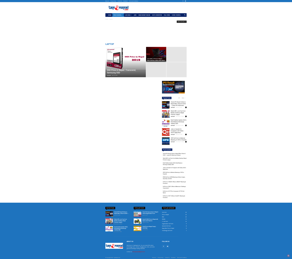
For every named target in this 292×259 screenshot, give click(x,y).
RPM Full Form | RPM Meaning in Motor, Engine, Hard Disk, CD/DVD (174, 177)
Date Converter (157, 15)
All (179, 98)
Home (109, 15)
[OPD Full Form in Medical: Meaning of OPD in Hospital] (166, 141)
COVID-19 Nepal (176, 15)
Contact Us (120, 1)
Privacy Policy (113, 1)
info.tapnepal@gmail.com (138, 251)
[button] (185, 15)
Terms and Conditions (133, 1)
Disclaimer (125, 1)
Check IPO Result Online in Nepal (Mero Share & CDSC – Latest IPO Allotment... (178, 103)
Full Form (167, 15)
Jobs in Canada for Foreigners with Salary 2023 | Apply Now (177, 130)
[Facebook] (183, 1)
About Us (107, 1)
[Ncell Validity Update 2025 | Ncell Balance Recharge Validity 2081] (166, 123)
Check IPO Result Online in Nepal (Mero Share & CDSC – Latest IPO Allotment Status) (174, 154)
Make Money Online (144, 15)
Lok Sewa (127, 15)
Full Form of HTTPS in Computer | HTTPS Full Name (173, 192)
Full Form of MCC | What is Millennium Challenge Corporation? (174, 187)
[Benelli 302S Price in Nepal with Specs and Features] (137, 221)
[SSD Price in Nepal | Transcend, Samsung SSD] (125, 58)
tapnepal (109, 75)
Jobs (135, 15)
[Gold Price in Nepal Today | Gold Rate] (137, 228)
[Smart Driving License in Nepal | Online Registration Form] (137, 213)
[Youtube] (185, 1)
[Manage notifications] (288, 255)
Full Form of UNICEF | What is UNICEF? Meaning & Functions (174, 182)
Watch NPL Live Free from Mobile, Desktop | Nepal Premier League (178, 112)
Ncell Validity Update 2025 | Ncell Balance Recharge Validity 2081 (178, 121)
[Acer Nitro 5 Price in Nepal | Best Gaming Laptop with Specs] (156, 54)
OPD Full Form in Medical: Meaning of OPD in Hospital (173, 173)
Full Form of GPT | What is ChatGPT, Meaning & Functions (174, 196)
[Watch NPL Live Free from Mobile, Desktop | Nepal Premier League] (166, 114)
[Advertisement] (146, 31)
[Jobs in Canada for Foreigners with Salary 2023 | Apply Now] (166, 132)
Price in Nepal (117, 15)
